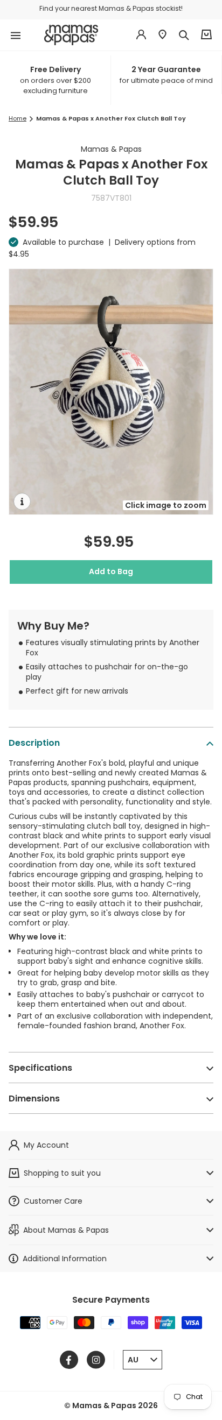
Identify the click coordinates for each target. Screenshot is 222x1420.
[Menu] (15, 34)
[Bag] (206, 34)
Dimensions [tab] (34, 1098)
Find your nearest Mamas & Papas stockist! (111, 8)
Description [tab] (34, 743)
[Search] (183, 35)
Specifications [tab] (40, 1068)
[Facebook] (69, 1360)
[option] (57, 80)
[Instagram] (96, 1360)
